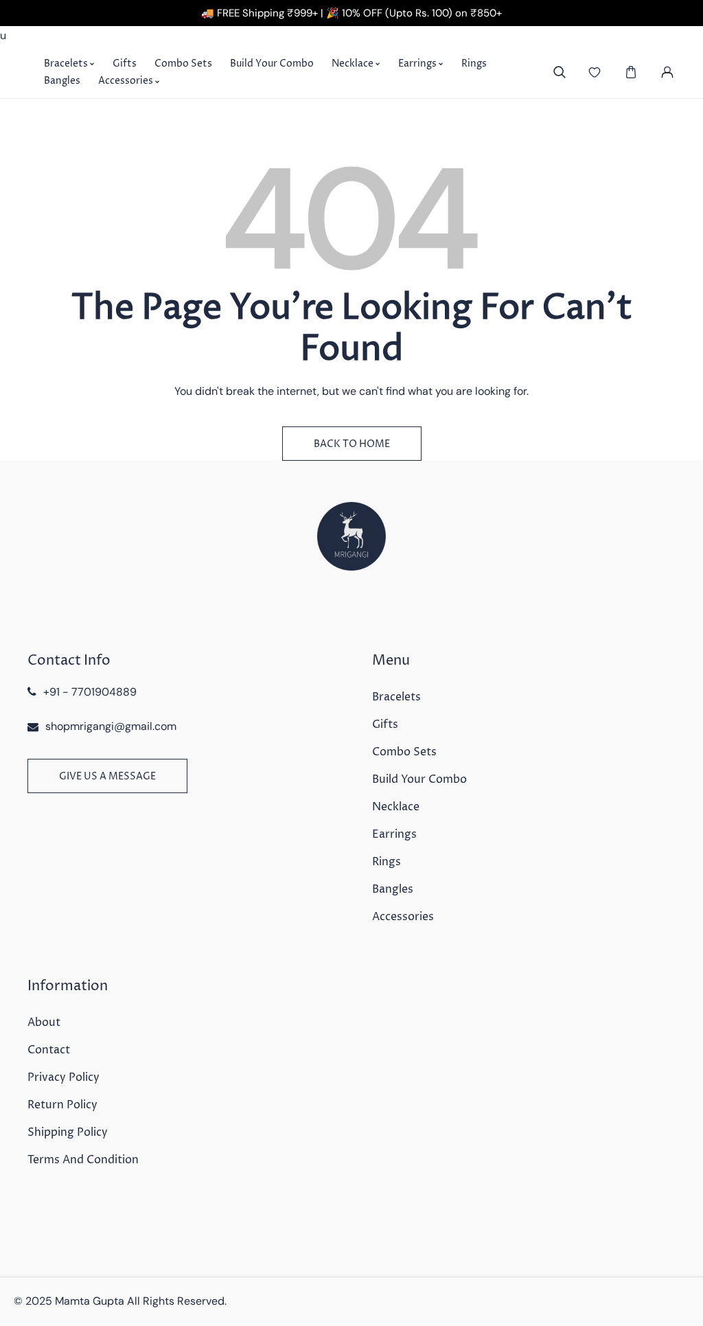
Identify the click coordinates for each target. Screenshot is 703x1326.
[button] (630, 72)
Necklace (395, 806)
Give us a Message (107, 776)
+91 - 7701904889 (90, 692)
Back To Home (352, 443)
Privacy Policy (63, 1077)
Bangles (392, 889)
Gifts (385, 724)
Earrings (394, 834)
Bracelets (396, 697)
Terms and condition (83, 1159)
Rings (386, 861)
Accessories (403, 916)
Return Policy (62, 1104)
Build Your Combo (419, 779)
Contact (48, 1050)
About (43, 1022)
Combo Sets (404, 751)
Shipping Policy (67, 1132)
